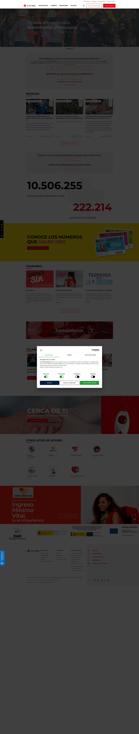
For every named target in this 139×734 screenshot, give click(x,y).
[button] (83, 5)
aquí (61, 367)
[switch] (62, 377)
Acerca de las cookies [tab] (90, 355)
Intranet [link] (95, 1)
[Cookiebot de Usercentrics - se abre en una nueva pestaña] (93, 350)
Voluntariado (63, 5)
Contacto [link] (87, 1)
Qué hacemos (43, 5)
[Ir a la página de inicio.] (29, 5)
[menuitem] (43, 6)
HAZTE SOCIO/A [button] (109, 5)
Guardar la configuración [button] (69, 382)
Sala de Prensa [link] (111, 1)
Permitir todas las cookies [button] (89, 382)
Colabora (54, 5)
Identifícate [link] (102, 1)
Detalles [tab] (69, 355)
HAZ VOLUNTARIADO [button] (94, 5)
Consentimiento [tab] (49, 355)
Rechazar (49, 382)
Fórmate (73, 5)
